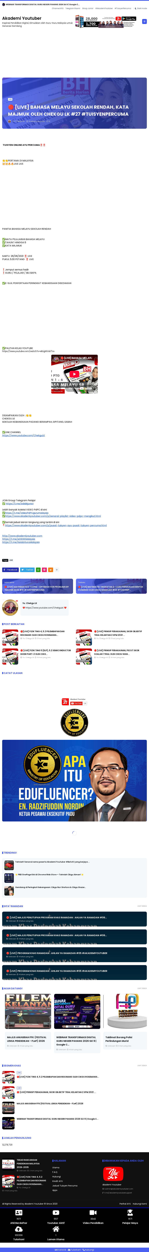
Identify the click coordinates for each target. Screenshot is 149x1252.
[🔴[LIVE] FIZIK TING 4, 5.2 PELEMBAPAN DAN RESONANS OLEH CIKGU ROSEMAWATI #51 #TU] (10, 5)
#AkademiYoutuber (104, 8)
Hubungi (56, 1176)
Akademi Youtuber (21, 18)
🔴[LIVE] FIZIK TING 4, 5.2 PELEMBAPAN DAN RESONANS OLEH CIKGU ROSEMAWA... (49, 4)
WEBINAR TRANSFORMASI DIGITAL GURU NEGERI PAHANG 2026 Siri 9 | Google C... (74, 1041)
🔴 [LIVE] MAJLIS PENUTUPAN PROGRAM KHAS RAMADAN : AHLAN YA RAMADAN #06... (56, 917)
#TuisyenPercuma (123, 8)
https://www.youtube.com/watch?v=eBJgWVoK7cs (28, 351)
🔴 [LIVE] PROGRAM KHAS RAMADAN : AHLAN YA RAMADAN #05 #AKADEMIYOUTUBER (56, 953)
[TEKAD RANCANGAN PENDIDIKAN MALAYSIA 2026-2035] (8, 1169)
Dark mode (142, 8)
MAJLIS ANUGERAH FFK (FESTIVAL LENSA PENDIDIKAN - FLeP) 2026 (50, 1103)
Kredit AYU (57, 1181)
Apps (54, 1190)
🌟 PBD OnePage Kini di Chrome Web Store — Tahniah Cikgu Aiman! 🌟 (49, 874)
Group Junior (87, 8)
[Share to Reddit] (50, 570)
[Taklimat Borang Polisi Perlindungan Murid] (124, 1011)
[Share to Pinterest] (44, 570)
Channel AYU (57, 8)
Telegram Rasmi (72, 8)
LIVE (4, 4)
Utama (55, 1167)
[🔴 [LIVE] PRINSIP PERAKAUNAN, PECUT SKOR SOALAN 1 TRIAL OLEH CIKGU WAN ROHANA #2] (84, 664)
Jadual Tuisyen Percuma (64, 1185)
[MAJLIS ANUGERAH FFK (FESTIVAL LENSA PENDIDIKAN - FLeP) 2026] (25, 1011)
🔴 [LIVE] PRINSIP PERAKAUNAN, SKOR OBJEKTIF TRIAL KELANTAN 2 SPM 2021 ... (56, 1092)
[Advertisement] (74, 51)
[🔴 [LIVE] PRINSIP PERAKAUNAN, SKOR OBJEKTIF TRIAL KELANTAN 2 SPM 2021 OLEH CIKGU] (84, 645)
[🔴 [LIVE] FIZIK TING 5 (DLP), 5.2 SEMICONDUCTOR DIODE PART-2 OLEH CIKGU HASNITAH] (10, 664)
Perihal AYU (125, 1203)
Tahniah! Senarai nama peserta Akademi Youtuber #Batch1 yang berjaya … (52, 862)
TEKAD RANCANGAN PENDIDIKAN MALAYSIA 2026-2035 (28, 1164)
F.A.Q (54, 1172)
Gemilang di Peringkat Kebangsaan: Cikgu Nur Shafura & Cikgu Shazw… (50, 887)
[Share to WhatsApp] (38, 570)
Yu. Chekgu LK (30, 603)
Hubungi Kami (140, 1203)
